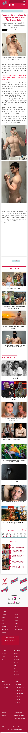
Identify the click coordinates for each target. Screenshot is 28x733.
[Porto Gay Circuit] (14, 603)
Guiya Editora (17, 684)
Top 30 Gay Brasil (5, 684)
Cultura (3, 656)
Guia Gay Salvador (18, 693)
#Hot (19, 11)
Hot (2, 659)
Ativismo (3, 653)
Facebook (3, 712)
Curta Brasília (4, 687)
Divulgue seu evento (10, 640)
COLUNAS (3, 681)
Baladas (3, 617)
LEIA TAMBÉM (14, 268)
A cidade (3, 614)
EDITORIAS (17, 650)
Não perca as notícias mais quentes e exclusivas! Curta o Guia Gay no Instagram (14, 77)
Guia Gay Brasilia (18, 690)
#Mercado (16, 668)
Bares (2, 620)
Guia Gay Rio (17, 702)
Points (16, 620)
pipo (13, 260)
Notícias (13, 11)
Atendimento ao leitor (10, 643)
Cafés (2, 623)
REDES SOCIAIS (5, 709)
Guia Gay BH (17, 696)
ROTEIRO (3, 611)
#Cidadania (17, 659)
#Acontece (16, 662)
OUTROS (16, 709)
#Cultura (16, 656)
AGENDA (17, 530)
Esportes (3, 632)
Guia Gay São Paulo (19, 687)
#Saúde (16, 671)
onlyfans (17, 260)
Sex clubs (17, 626)
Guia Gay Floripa (18, 699)
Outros (3, 665)
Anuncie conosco (10, 637)
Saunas (16, 623)
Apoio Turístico (18, 629)
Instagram (3, 715)
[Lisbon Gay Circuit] (14, 598)
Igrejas (16, 614)
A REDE (16, 681)
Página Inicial (4, 11)
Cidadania (3, 626)
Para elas (17, 617)
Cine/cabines (4, 629)
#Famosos (16, 674)
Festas (3, 662)
